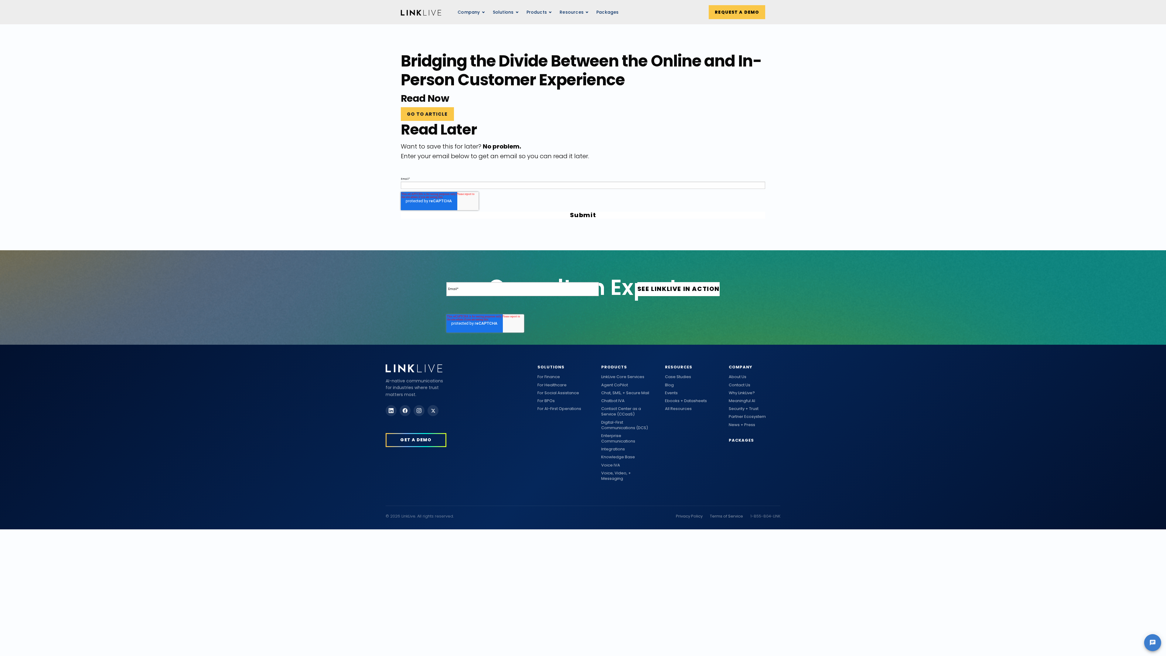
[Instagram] (419, 410)
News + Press (742, 425)
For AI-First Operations (559, 409)
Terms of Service (726, 516)
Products (614, 367)
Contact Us (739, 385)
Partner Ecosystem (747, 416)
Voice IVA (610, 465)
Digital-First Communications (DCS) (624, 425)
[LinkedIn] (391, 410)
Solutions (550, 367)
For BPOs (546, 401)
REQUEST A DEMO (737, 12)
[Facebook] (405, 410)
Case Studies (678, 377)
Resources (572, 12)
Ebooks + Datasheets (686, 401)
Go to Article (427, 114)
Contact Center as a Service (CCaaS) (621, 411)
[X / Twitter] (433, 410)
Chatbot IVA (613, 401)
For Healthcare (552, 385)
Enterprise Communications (618, 438)
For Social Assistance (558, 393)
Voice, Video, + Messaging (616, 475)
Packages (607, 12)
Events (671, 393)
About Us (737, 377)
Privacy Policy (689, 516)
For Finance (548, 377)
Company (740, 367)
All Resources (678, 409)
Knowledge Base (618, 457)
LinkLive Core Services (622, 377)
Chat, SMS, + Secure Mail (625, 393)
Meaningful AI (742, 401)
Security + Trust (744, 409)
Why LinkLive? (742, 393)
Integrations (613, 449)
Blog (669, 385)
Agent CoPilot (614, 385)
